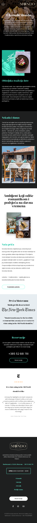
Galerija (18, 482)
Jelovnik (18, 486)
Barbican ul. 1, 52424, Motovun (12, 464)
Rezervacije (18, 360)
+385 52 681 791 (28, 464)
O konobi (18, 478)
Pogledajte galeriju (13, 287)
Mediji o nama (18, 489)
